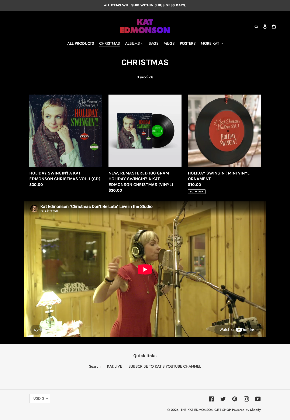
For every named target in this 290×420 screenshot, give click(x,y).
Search (95, 366)
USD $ (38, 398)
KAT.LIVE (114, 366)
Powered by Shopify (246, 409)
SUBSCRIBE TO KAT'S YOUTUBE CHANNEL (164, 366)
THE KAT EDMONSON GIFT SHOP (206, 409)
